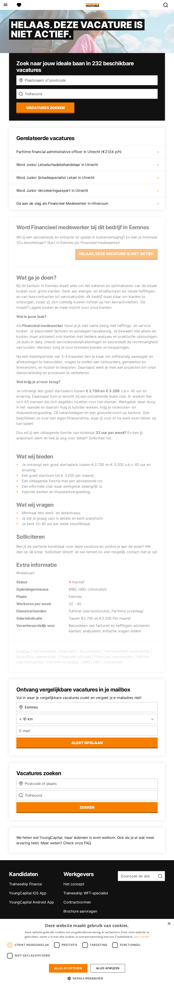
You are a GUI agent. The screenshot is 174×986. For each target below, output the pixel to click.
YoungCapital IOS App (27, 893)
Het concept (73, 884)
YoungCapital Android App (31, 902)
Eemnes (22, 651)
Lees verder (141, 937)
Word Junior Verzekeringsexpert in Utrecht (52, 190)
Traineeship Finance (25, 884)
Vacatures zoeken (45, 107)
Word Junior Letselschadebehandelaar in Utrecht (57, 164)
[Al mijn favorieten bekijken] (19, 4)
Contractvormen (77, 902)
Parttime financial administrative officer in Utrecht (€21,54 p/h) (69, 151)
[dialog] (87, 952)
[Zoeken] (167, 4)
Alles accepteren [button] (68, 968)
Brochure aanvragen (80, 911)
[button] (87, 978)
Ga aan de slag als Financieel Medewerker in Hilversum (62, 203)
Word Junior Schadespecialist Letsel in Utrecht (55, 177)
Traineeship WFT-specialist (85, 893)
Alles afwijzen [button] (108, 968)
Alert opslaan (87, 742)
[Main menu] (5, 5)
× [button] (169, 923)
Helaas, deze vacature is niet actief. (116, 253)
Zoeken (87, 807)
